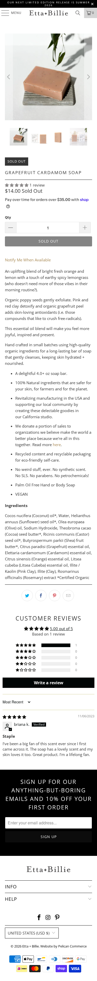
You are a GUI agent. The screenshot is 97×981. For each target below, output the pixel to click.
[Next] (88, 77)
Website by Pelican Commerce (63, 946)
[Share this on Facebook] (41, 595)
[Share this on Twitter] (27, 595)
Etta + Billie (30, 946)
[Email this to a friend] (68, 595)
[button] (16, 185)
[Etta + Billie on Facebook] (39, 917)
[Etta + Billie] (48, 13)
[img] (14, 716)
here (57, 444)
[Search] (78, 13)
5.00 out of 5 (61, 628)
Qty (8, 217)
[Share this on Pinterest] (54, 595)
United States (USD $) (28, 933)
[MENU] (2, 13)
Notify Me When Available (28, 259)
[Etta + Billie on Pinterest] (57, 917)
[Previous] (9, 77)
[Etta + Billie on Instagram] (48, 917)
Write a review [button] (48, 683)
